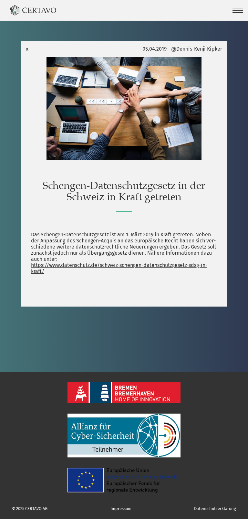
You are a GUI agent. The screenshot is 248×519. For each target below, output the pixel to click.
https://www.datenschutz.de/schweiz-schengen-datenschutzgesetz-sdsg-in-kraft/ (119, 268)
